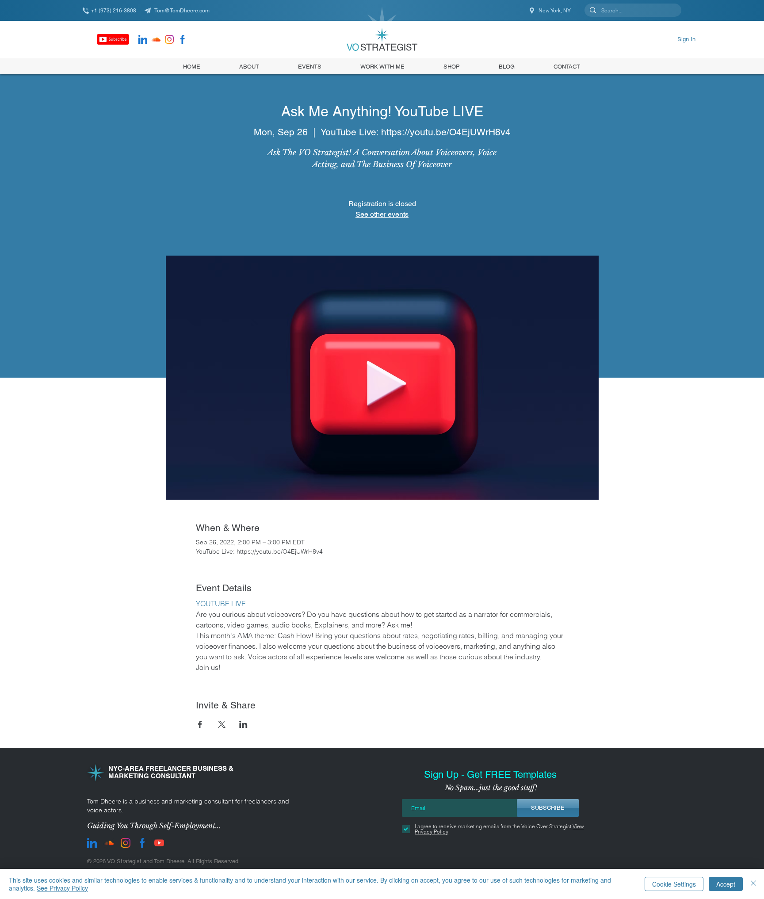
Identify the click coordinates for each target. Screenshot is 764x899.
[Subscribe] (113, 39)
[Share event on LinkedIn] (243, 724)
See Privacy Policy (62, 888)
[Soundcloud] (156, 39)
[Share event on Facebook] (200, 724)
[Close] (753, 884)
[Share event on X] (222, 724)
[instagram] (169, 39)
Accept (725, 884)
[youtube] (159, 843)
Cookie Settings (674, 884)
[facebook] (182, 39)
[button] (452, 66)
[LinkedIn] (142, 39)
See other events (382, 214)
